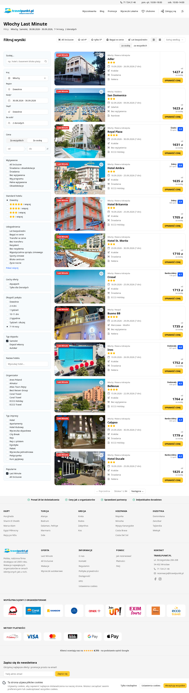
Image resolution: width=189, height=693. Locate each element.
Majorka (119, 516)
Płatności (120, 561)
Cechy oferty (12, 279)
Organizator (12, 375)
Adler (110, 59)
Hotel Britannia (117, 204)
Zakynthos (83, 525)
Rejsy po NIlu (10, 535)
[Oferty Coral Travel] (33, 611)
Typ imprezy (12, 415)
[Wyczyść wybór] (44, 78)
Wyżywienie (12, 160)
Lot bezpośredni (139, 39)
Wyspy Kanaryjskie (124, 525)
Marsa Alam (9, 525)
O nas (81, 556)
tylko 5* (98, 39)
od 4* (84, 39)
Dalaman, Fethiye (49, 525)
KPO (81, 581)
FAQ (118, 566)
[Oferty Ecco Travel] (176, 611)
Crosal (111, 277)
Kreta (81, 516)
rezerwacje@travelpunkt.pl (170, 573)
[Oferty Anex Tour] (94, 611)
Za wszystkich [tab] (17, 140)
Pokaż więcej (12, 268)
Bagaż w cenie (117, 39)
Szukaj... (10, 55)
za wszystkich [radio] (140, 45)
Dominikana (159, 516)
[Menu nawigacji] (182, 11)
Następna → (137, 491)
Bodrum (45, 521)
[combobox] (174, 39)
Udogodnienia (13, 226)
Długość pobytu (14, 297)
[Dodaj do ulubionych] (101, 55)
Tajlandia (157, 525)
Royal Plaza (114, 131)
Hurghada (9, 516)
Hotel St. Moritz (117, 240)
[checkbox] (7, 164)
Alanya (44, 516)
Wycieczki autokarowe (52, 571)
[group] (134, 45)
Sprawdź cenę (173, 80)
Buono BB (113, 313)
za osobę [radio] (125, 45)
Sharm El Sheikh (12, 521)
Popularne (11, 469)
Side (43, 535)
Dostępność (84, 576)
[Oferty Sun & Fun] (155, 611)
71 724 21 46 (163, 568)
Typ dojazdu (12, 336)
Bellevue (113, 386)
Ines (110, 349)
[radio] (154, 39)
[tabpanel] (27, 147)
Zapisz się (62, 673)
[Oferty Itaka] (13, 611)
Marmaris (45, 530)
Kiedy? (8, 95)
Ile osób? (9, 117)
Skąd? (8, 106)
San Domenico (116, 95)
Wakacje (45, 566)
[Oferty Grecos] (74, 611)
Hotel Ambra (115, 168)
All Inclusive (68, 39)
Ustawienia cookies (88, 586)
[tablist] (27, 140)
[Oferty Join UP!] (115, 611)
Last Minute (47, 556)
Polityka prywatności (89, 571)
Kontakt (82, 561)
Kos (80, 530)
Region (9, 84)
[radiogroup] (27, 208)
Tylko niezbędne (129, 685)
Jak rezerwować (123, 556)
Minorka (119, 521)
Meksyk (156, 530)
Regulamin (84, 566)
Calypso (112, 422)
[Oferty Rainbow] (53, 611)
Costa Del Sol (121, 535)
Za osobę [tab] (37, 140)
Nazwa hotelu (13, 358)
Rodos (81, 521)
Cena (8, 134)
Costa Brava (121, 530)
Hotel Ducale (115, 458)
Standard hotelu (14, 195)
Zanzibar (157, 521)
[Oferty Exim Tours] (135, 611)
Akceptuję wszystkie (175, 685)
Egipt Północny (11, 530)
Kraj (7, 72)
